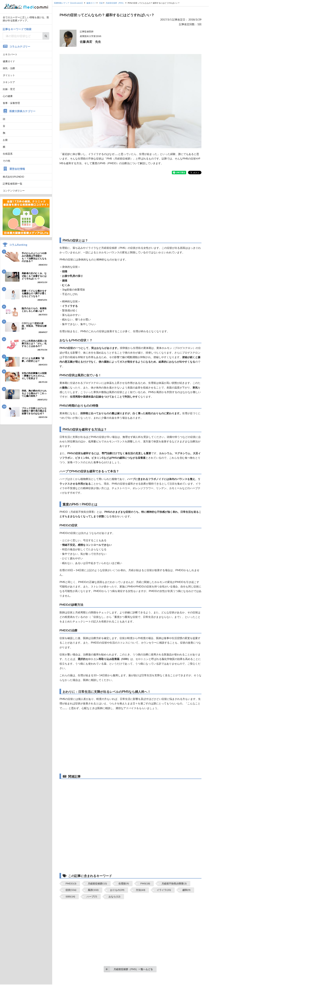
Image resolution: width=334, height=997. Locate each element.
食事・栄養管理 (11, 102)
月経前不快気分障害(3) (174, 883)
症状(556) (71, 889)
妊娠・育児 (9, 89)
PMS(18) (145, 883)
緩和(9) (186, 889)
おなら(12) (114, 896)
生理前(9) (123, 883)
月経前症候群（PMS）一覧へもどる (133, 969)
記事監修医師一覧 (12, 183)
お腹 (5, 139)
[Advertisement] (130, 206)
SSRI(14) (70, 896)
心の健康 (8, 96)
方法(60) (140, 889)
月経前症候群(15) (97, 883)
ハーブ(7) (92, 896)
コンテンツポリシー (14, 190)
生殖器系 (8, 153)
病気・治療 (9, 68)
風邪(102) (93, 889)
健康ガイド (9, 61)
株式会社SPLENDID (13, 176)
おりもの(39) (117, 889)
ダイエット (9, 75)
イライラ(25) (164, 889)
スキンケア (9, 82)
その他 (6, 160)
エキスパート (10, 54)
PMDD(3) (71, 883)
